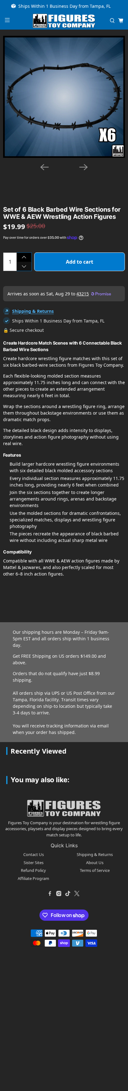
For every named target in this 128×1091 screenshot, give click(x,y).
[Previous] (44, 167)
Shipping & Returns (33, 311)
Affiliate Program (33, 878)
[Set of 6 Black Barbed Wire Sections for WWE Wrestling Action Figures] (64, 97)
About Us (94, 862)
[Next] (83, 167)
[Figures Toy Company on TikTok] (67, 893)
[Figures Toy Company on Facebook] (49, 893)
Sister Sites (33, 862)
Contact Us (33, 854)
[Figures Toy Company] (64, 21)
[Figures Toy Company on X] (76, 893)
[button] (39, 178)
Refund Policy (33, 870)
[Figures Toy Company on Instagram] (58, 893)
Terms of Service (95, 870)
